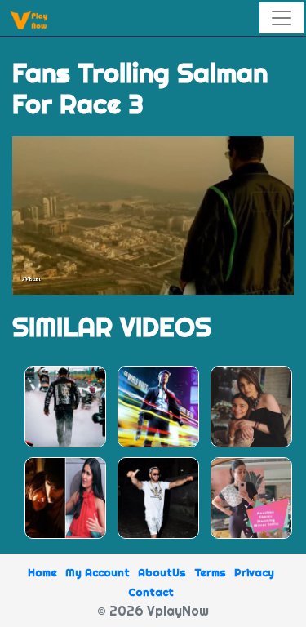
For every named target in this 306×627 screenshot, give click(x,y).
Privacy (254, 572)
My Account (97, 572)
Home (42, 572)
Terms (210, 572)
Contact (151, 591)
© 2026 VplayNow (153, 611)
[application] (153, 215)
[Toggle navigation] (281, 17)
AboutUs (162, 572)
